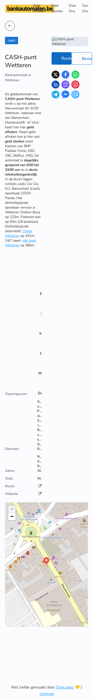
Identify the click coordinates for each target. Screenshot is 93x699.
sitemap (46, 694)
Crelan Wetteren (18, 233)
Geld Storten (57, 8)
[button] (46, 561)
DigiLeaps (65, 687)
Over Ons (72, 8)
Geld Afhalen (39, 8)
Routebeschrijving (66, 58)
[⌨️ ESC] (10, 26)
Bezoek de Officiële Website (87, 58)
